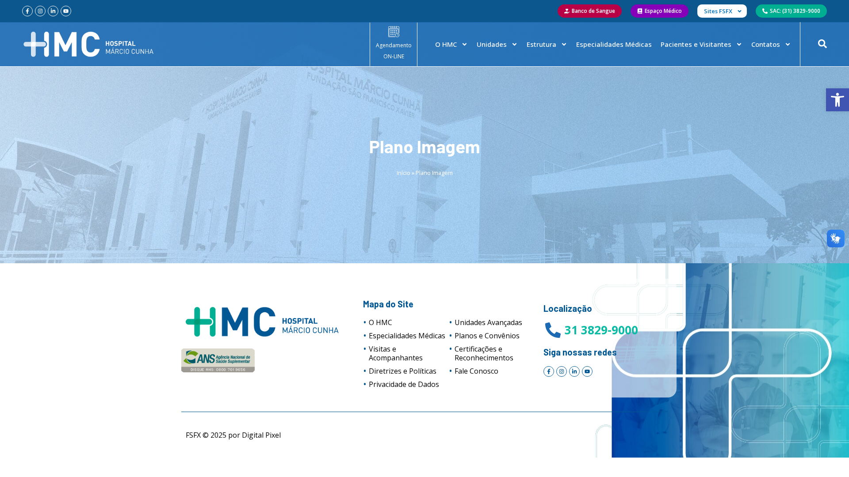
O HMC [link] (446, 44)
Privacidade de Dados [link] (404, 384)
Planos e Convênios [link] (487, 335)
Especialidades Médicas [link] (614, 44)
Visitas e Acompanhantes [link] (396, 353)
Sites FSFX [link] (718, 11)
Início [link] (403, 173)
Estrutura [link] (541, 44)
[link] (837, 99)
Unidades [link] (492, 44)
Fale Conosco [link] (476, 371)
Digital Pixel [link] (261, 435)
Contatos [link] (765, 44)
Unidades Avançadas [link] (488, 322)
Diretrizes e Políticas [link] (402, 371)
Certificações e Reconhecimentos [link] (484, 353)
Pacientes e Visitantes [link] (696, 44)
